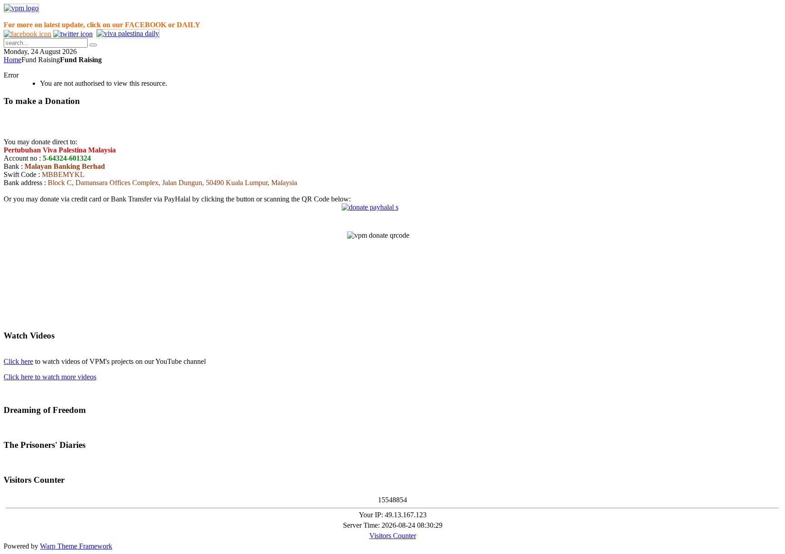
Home (12, 60)
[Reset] (93, 45)
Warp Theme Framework (76, 546)
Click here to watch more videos (50, 377)
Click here (18, 361)
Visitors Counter (392, 535)
